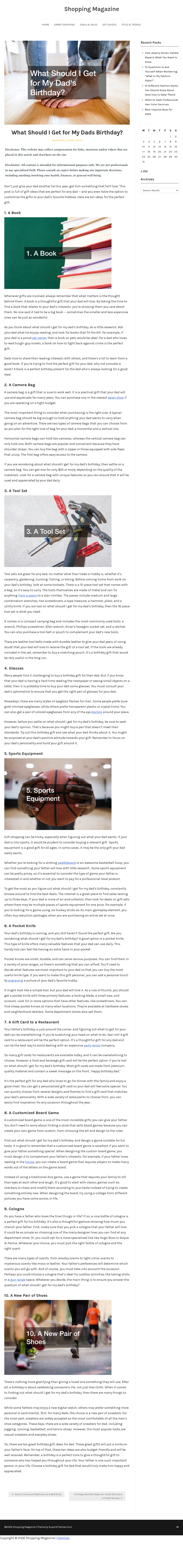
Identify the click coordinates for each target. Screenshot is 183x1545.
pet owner (39, 338)
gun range (17, 1280)
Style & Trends (131, 24)
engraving (15, 980)
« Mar (144, 170)
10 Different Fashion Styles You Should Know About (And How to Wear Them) (161, 90)
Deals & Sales (88, 24)
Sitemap (63, 1538)
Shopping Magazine (91, 9)
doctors (96, 712)
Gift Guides (109, 24)
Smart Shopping (64, 24)
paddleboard (67, 863)
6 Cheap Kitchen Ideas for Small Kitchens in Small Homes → (98, 1496)
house (29, 1162)
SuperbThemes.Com (60, 1527)
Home (45, 24)
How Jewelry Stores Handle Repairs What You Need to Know (162, 57)
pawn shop (116, 398)
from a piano (27, 595)
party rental (92, 1045)
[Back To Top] (177, 1527)
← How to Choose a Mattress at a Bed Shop (36, 1494)
